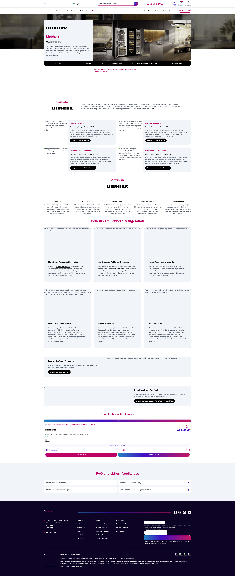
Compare (54, 450)
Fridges (58, 63)
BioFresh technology (63, 266)
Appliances (47, 11)
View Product (81, 455)
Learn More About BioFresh (59, 372)
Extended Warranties (103, 531)
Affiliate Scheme (102, 538)
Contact (158, 11)
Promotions (96, 11)
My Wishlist (120, 531)
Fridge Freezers (117, 63)
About (150, 11)
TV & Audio (84, 11)
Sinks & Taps (71, 11)
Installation (80, 535)
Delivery (79, 531)
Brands (143, 11)
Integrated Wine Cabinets (163, 154)
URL (145, 520)
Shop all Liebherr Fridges (80, 140)
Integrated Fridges (90, 127)
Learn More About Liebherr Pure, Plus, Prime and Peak (154, 401)
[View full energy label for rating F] (47, 440)
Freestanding (74, 154)
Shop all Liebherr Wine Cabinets (158, 168)
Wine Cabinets (177, 63)
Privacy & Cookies (122, 527)
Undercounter (149, 154)
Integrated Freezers (166, 127)
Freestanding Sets (92, 154)
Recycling (79, 538)
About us (79, 520)
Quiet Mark (120, 520)
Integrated (82, 154)
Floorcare (59, 11)
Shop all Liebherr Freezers (156, 140)
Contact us (80, 524)
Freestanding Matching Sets (147, 63)
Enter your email (153, 529)
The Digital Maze (74, 566)
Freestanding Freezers (152, 127)
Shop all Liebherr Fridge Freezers (83, 168)
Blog (164, 11)
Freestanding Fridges (76, 127)
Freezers (88, 63)
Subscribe (168, 538)
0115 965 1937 (155, 3)
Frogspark (66, 566)
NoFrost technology (122, 269)
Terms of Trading (122, 524)
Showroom (173, 11)
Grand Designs (101, 527)
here (152, 109)
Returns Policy (101, 535)
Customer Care (101, 524)
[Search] (136, 3)
